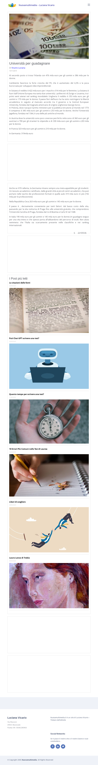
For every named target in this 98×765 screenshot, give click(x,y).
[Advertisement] (49, 162)
